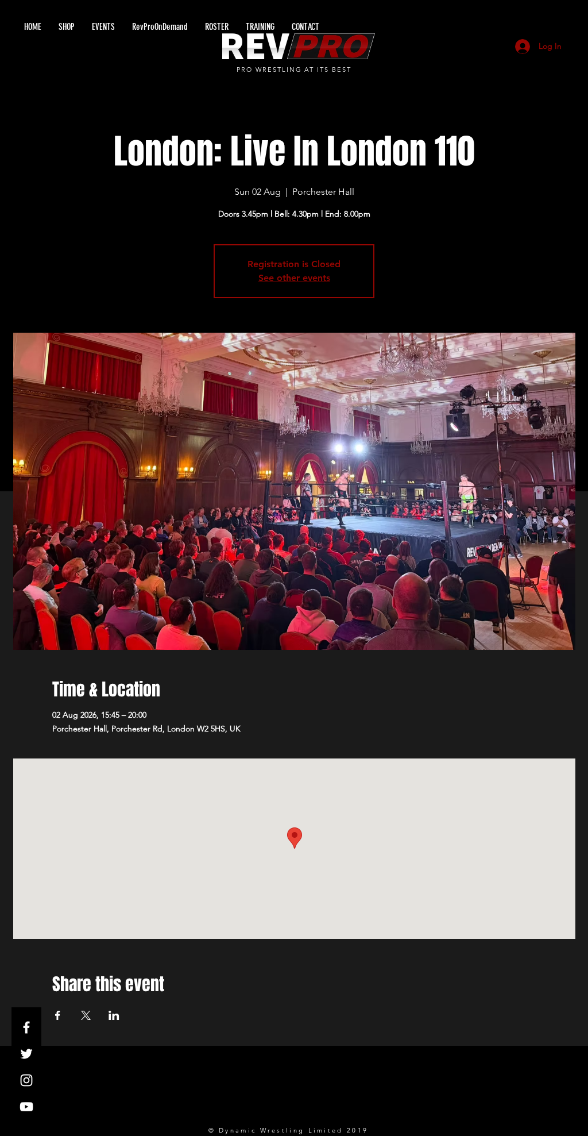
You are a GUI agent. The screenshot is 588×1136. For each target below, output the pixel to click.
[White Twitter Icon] (26, 1054)
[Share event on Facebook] (57, 1015)
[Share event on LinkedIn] (114, 1015)
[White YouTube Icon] (26, 1107)
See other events (294, 277)
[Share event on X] (85, 1015)
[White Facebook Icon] (26, 1027)
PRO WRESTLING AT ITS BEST (294, 70)
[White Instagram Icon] (26, 1080)
